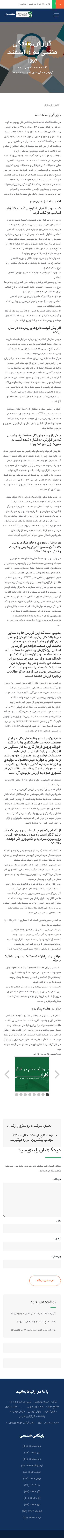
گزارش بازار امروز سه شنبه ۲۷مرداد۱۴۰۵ (33, 1330)
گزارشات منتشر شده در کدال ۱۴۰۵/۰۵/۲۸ (32, 1313)
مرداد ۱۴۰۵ (35, 1446)
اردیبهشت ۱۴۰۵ (34, 1465)
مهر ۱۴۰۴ (35, 1504)
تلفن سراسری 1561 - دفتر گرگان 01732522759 (32, 1422)
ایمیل (57, 1238)
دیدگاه (57, 1179)
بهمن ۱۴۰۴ (35, 1478)
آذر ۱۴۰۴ (35, 1491)
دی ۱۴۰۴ (35, 1485)
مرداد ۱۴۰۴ (35, 1517)
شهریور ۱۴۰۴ (35, 1511)
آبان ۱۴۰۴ (35, 1498)
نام (58, 1221)
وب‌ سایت (56, 1256)
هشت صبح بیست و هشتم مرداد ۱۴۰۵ (35, 1321)
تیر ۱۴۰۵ (35, 1452)
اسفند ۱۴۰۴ (34, 1472)
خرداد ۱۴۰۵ (35, 1459)
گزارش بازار (50, 105)
